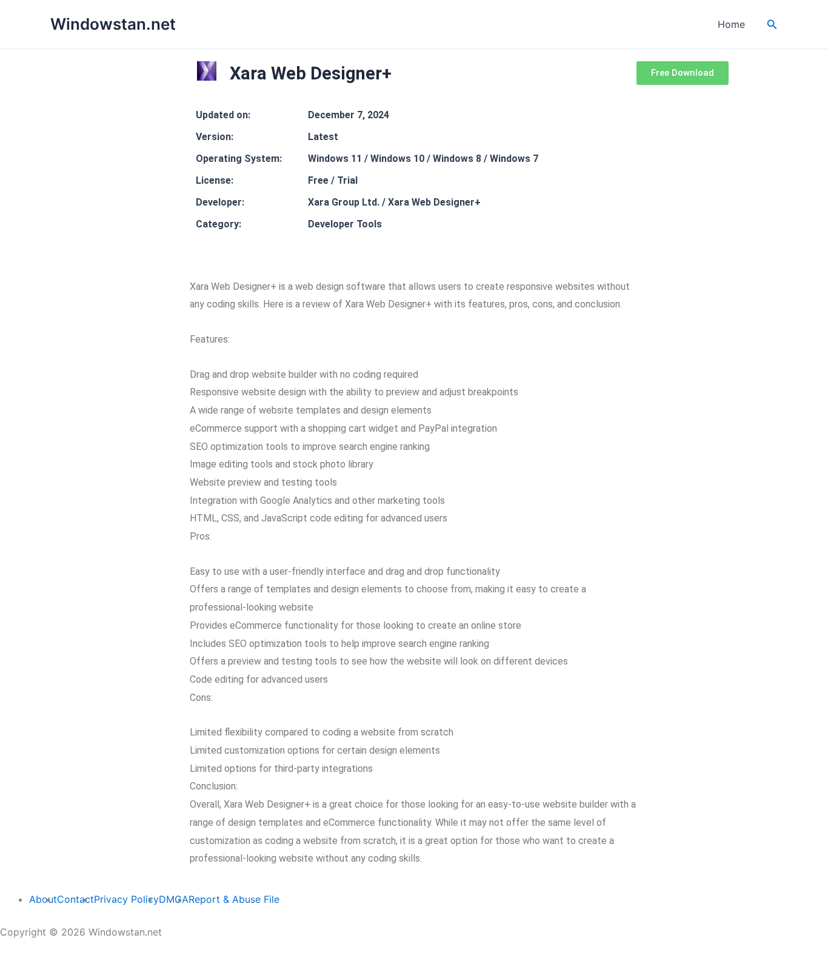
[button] (772, 24)
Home (731, 24)
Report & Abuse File (234, 899)
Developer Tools (345, 224)
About (43, 899)
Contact (75, 899)
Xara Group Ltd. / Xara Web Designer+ (394, 202)
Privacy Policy (126, 899)
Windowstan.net (113, 24)
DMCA (174, 899)
